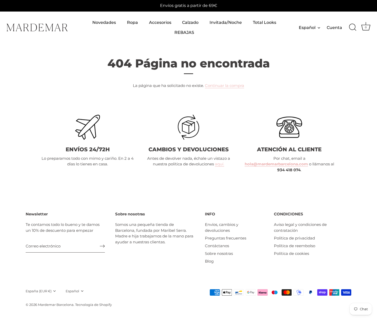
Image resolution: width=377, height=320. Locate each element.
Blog (209, 261)
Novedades (104, 22)
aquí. (219, 164)
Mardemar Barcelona (56, 305)
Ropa (132, 22)
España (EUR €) (39, 291)
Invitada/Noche (226, 22)
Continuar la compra (224, 85)
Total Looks (264, 22)
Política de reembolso (294, 245)
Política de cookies (291, 253)
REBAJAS (184, 32)
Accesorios (160, 22)
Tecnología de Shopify (93, 305)
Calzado (190, 22)
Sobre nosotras (219, 253)
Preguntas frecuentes (225, 238)
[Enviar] (102, 245)
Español (307, 27)
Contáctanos (217, 245)
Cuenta (334, 27)
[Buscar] (352, 27)
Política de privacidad (294, 238)
